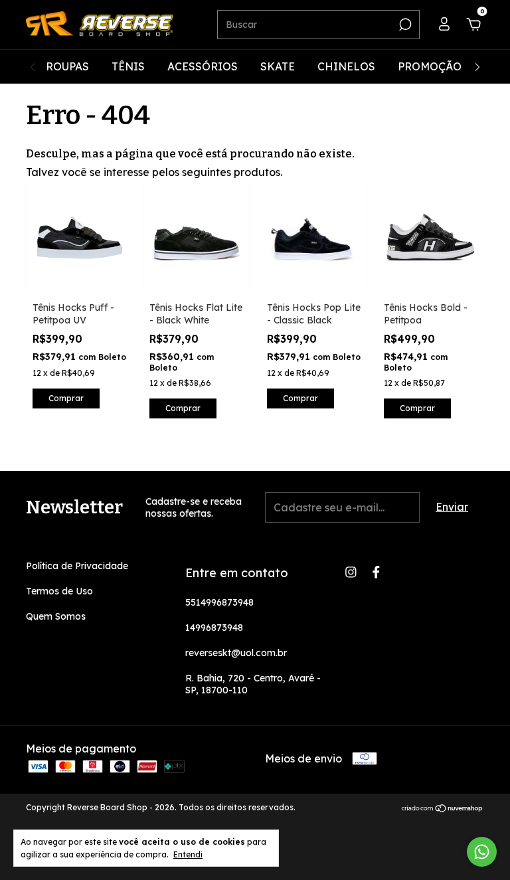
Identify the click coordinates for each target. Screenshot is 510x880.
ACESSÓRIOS (202, 66)
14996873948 (214, 628)
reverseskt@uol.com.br (236, 653)
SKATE (277, 66)
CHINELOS (346, 66)
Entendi (188, 854)
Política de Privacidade (77, 566)
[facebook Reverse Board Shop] (376, 572)
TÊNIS (128, 66)
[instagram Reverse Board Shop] (351, 572)
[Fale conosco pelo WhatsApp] (482, 852)
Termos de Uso (59, 591)
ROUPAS (67, 66)
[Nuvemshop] (442, 809)
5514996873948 (219, 602)
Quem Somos (56, 616)
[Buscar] (404, 24)
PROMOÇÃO (430, 66)
